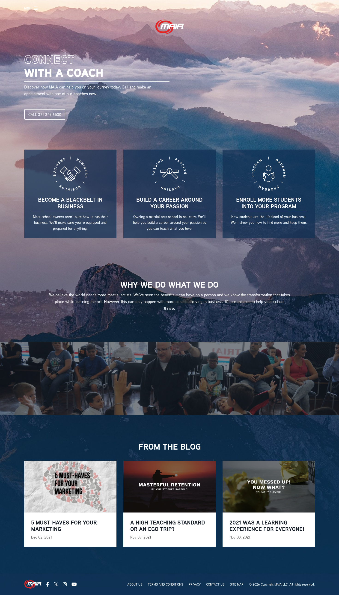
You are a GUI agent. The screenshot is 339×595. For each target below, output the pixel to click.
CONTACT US (215, 584)
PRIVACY (195, 584)
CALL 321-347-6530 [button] (44, 114)
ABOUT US (134, 584)
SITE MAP (236, 584)
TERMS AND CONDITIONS (165, 584)
